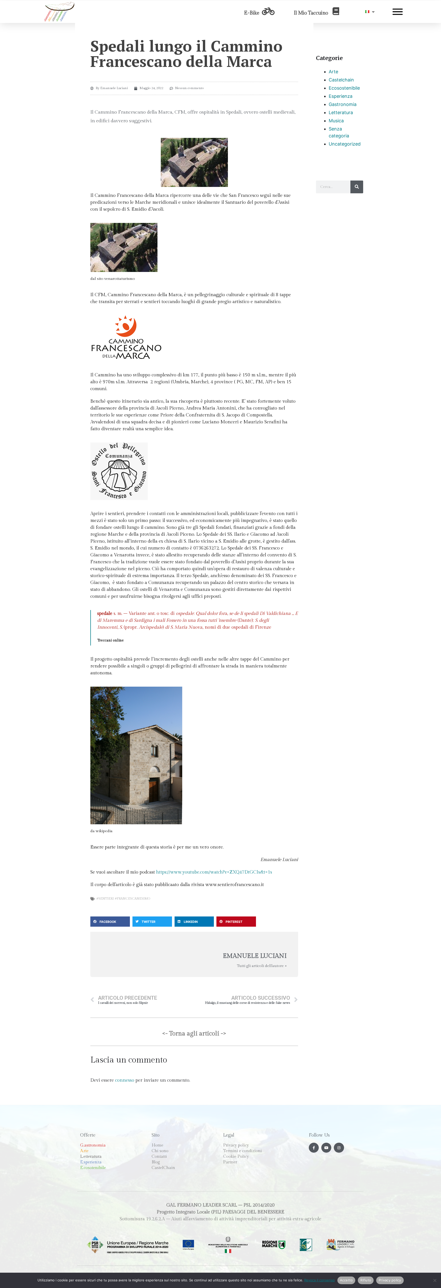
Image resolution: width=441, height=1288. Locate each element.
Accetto (346, 1280)
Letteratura (341, 112)
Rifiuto (365, 1280)
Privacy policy (236, 1145)
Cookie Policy (236, 1156)
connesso (124, 1080)
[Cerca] (356, 187)
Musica (336, 120)
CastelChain (163, 1167)
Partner (230, 1162)
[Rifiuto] (434, 1280)
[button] (110, 921)
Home (157, 1145)
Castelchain (341, 79)
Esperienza (340, 96)
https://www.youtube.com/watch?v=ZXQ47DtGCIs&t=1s (214, 872)
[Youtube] (326, 1148)
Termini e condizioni (242, 1151)
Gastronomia (343, 104)
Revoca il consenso (319, 1280)
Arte (333, 71)
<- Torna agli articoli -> (194, 1033)
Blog (156, 1162)
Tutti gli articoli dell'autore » (262, 966)
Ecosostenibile (344, 88)
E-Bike (251, 13)
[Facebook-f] (314, 1148)
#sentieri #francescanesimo (123, 899)
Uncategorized (345, 144)
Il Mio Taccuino (311, 13)
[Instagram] (339, 1148)
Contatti (159, 1156)
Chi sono (160, 1151)
